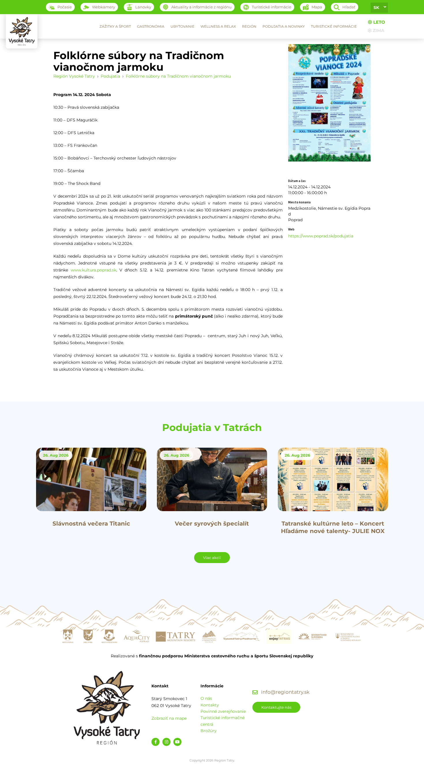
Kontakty (209, 705)
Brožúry (208, 730)
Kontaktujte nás (276, 707)
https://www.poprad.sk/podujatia (320, 236)
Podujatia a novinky (283, 26)
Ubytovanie (182, 26)
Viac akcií (212, 557)
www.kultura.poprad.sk (93, 270)
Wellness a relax (218, 26)
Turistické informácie (334, 26)
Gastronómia (150, 26)
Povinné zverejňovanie (223, 711)
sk (376, 7)
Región (249, 26)
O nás (206, 698)
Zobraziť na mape (169, 718)
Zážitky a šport (115, 26)
